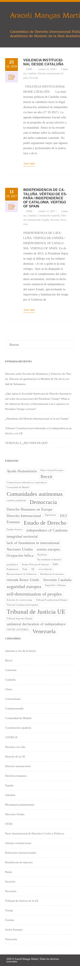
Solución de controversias (19, 600)
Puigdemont (13, 569)
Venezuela (44, 631)
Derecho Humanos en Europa (29, 509)
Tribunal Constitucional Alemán (51, 600)
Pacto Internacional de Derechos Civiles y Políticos (34, 833)
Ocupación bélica (20, 555)
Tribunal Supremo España (19, 618)
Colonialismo (13, 698)
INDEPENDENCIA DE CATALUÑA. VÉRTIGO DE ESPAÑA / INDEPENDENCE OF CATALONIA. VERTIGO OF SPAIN (45, 198)
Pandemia (42, 554)
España (45, 220)
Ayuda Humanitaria (22, 471)
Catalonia (10, 670)
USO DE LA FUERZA (18, 629)
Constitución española (49, 215)
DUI (63, 516)
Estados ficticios (14, 529)
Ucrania (9, 920)
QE (33, 569)
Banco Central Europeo (52, 470)
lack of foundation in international (33, 543)
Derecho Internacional (24, 516)
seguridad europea (24, 586)
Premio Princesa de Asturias (35, 564)
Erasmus (13, 522)
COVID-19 (11, 737)
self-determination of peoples (34, 594)
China (8, 689)
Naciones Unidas (20, 549)
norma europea (48, 549)
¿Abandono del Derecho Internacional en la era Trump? (37, 418)
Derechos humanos (16, 775)
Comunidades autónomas (35, 494)
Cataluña (32, 73)
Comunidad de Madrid (18, 487)
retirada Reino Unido (23, 580)
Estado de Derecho (45, 523)
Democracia (43, 502)
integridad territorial (22, 536)
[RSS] (70, 960)
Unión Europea (14, 929)
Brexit (46, 476)
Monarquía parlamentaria (19, 804)
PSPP (55, 564)
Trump (9, 910)
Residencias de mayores (19, 862)
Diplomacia (50, 515)
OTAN (8, 823)
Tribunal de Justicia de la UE (21, 900)
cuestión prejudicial (16, 500)
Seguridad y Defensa (55, 585)
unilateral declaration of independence (36, 624)
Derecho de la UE (15, 756)
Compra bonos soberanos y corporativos (27, 482)
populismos (12, 564)
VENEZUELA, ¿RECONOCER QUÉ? (26, 443)
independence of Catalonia (46, 530)
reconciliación (45, 569)
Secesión (33, 77)
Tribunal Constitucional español (22, 605)
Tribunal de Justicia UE (36, 611)
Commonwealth (14, 708)
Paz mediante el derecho (49, 559)
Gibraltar (10, 795)
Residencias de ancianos (52, 574)
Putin (25, 569)
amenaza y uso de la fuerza (20, 650)
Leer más (29, 163)
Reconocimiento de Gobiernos (21, 574)
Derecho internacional (49, 73)
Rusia (8, 872)
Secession (10, 891)
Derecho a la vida (15, 747)
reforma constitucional (18, 843)
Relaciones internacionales (20, 852)
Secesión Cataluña (57, 580)
